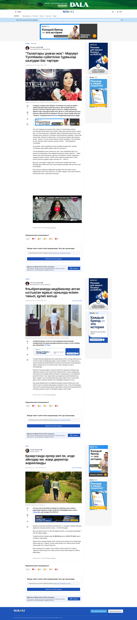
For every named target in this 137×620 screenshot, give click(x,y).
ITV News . (47, 345)
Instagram (75, 268)
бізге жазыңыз (51, 227)
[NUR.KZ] (68, 12)
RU (113, 11)
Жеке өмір (35, 16)
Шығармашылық (27, 16)
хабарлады (36, 512)
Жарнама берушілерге (115, 611)
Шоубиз (16, 16)
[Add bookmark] (27, 124)
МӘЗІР (19, 11)
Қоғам (27, 446)
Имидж (54, 16)
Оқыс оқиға (48, 16)
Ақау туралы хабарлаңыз (99, 611)
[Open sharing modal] (27, 118)
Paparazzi (54, 115)
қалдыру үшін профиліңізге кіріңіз (61, 253)
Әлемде (27, 279)
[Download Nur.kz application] (68, 4)
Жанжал (42, 16)
